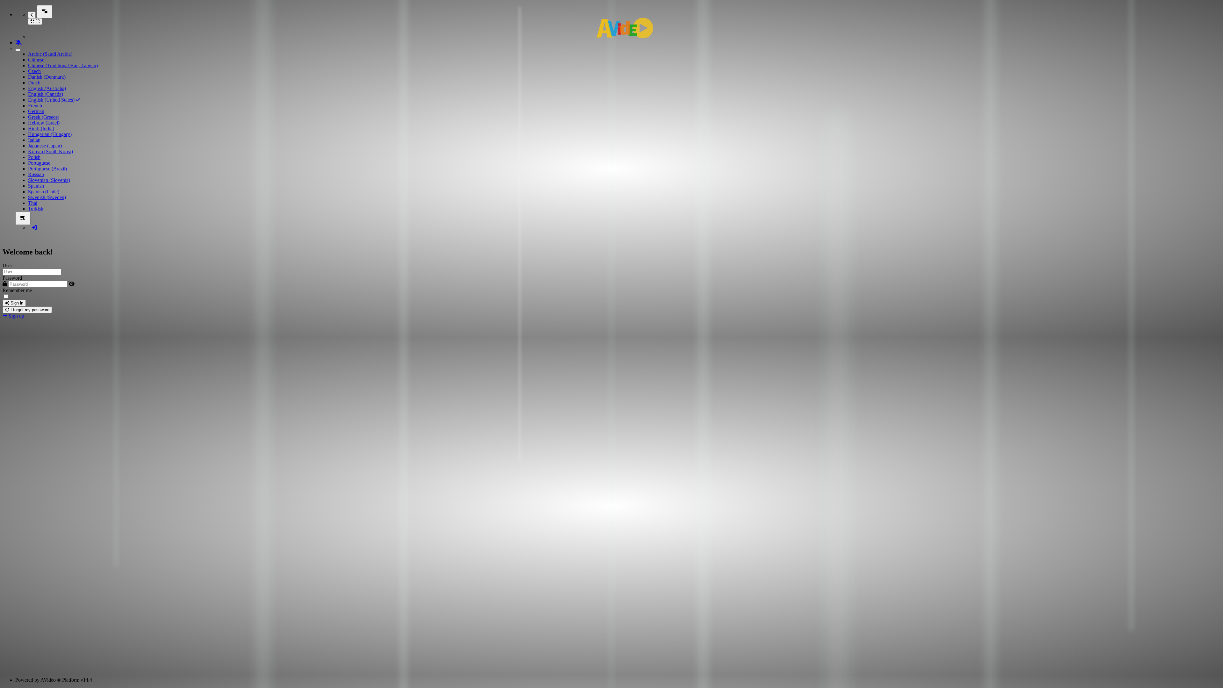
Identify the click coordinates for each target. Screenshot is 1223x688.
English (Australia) (47, 88)
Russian (36, 174)
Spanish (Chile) (43, 191)
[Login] (34, 227)
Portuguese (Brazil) (47, 168)
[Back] (32, 14)
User (7, 265)
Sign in (16, 303)
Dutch (34, 82)
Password (12, 278)
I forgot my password (29, 309)
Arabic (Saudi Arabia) (50, 54)
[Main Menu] (44, 11)
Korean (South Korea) (50, 151)
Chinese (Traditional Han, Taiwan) (63, 65)
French (35, 105)
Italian (34, 140)
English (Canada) (45, 94)
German (36, 111)
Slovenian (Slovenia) (49, 180)
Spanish (36, 186)
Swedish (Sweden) (47, 197)
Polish (34, 157)
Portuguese (39, 163)
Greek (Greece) (43, 117)
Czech (34, 71)
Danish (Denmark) (47, 77)
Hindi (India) (41, 128)
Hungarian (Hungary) (50, 134)
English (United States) (52, 100)
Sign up (15, 316)
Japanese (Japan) (45, 145)
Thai (32, 203)
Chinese (36, 59)
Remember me (17, 290)
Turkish (35, 208)
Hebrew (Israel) (44, 122)
